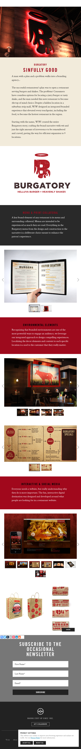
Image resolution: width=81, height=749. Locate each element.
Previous (3, 280)
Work (8, 740)
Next (78, 280)
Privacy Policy (35, 738)
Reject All (40, 743)
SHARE (68, 629)
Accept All (27, 743)
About (15, 740)
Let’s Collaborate (40, 724)
